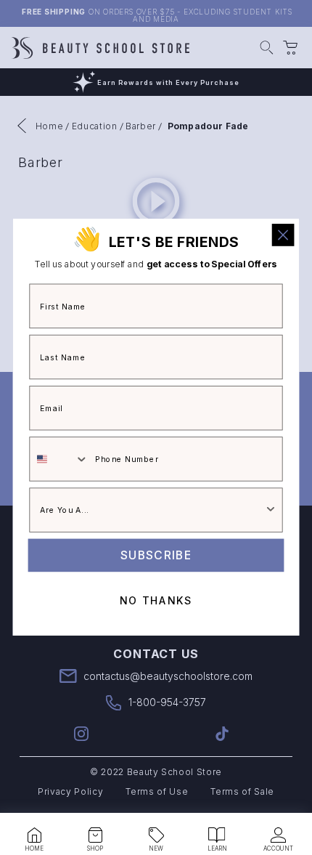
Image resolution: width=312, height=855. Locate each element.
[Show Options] (270, 510)
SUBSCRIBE (156, 555)
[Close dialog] (283, 235)
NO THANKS (156, 601)
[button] (34, 835)
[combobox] (59, 460)
